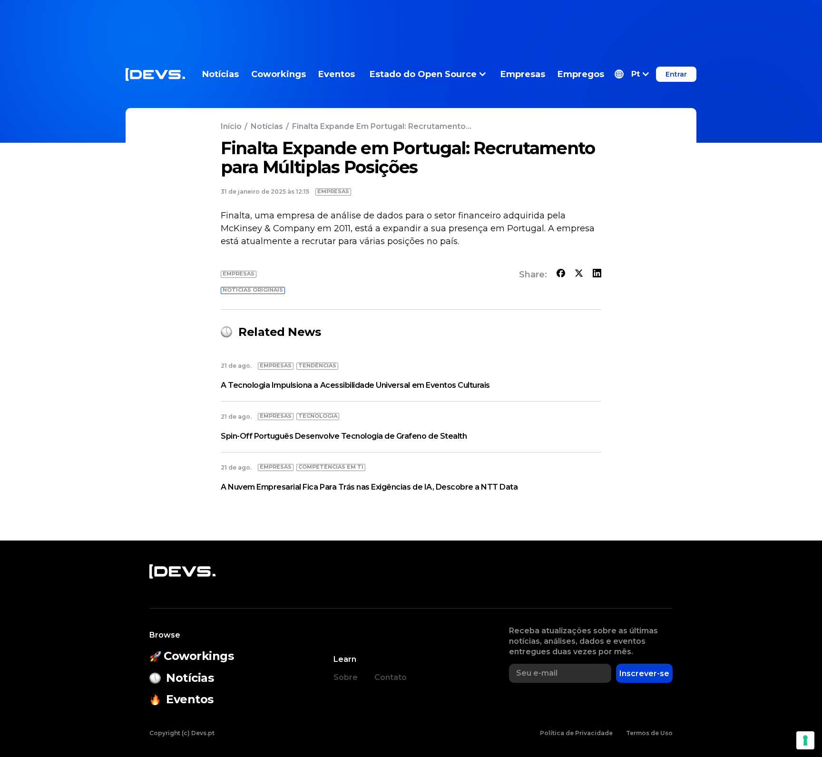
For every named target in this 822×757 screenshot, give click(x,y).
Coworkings (278, 74)
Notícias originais (253, 289)
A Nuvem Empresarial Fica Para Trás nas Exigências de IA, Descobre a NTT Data (369, 487)
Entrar (676, 74)
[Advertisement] (411, 21)
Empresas (522, 74)
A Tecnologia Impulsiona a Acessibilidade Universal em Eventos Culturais (355, 385)
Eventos (336, 74)
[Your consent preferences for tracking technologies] (805, 740)
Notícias (220, 74)
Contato (390, 677)
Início (231, 126)
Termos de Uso (649, 733)
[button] (632, 74)
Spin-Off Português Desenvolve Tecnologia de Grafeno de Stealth (344, 436)
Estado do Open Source (423, 74)
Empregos (581, 74)
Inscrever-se (644, 673)
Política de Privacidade (576, 733)
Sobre (345, 677)
